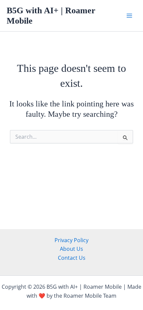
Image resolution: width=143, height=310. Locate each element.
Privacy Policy (71, 240)
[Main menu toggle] (129, 16)
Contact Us (71, 257)
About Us (71, 248)
